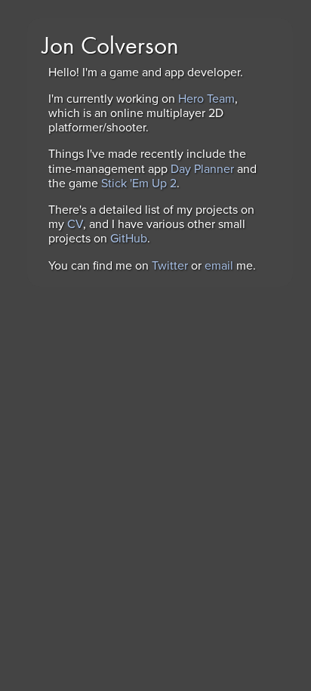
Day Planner (202, 169)
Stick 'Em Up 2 (139, 183)
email (219, 265)
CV (75, 224)
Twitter (170, 265)
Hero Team (206, 98)
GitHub (128, 238)
